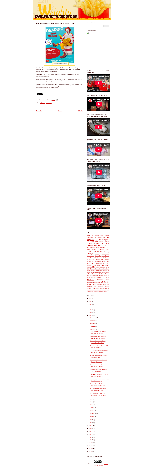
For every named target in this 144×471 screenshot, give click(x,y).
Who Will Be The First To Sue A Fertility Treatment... (98, 361)
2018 (90, 313)
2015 (90, 423)
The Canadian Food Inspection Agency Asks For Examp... (98, 337)
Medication (89, 267)
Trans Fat (98, 290)
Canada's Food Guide (101, 243)
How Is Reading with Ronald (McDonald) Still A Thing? (55, 23)
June (91, 402)
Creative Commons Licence (100, 464)
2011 (90, 434)
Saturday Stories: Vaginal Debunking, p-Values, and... (98, 385)
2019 (90, 310)
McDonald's (49, 103)
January (92, 416)
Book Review (99, 241)
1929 (92, 235)
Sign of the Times (104, 284)
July (91, 399)
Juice (108, 261)
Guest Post (98, 256)
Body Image (90, 241)
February (92, 413)
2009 (90, 440)
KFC (104, 263)
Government (90, 256)
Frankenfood (98, 251)
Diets (88, 249)
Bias (108, 237)
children (90, 245)
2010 (90, 437)
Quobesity (95, 275)
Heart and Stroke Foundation (98, 260)
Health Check (96, 258)
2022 (90, 301)
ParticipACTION (97, 272)
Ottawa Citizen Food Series (102, 269)
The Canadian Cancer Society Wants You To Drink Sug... (99, 380)
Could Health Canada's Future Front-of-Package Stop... (98, 332)
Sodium (89, 286)
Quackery (89, 275)
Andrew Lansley (99, 235)
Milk (93, 267)
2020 (90, 307)
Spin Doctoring (98, 286)
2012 (90, 431)
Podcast (88, 274)
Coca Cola (97, 245)
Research (90, 279)
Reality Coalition (91, 277)
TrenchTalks (104, 290)
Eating (94, 249)
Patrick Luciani (105, 272)
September (93, 326)
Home (60, 111)
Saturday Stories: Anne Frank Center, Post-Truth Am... (97, 342)
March (92, 410)
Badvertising (43, 103)
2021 (90, 304)
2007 (90, 446)
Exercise (101, 249)
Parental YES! (90, 272)
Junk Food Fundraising (94, 263)
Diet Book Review (95, 247)
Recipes (107, 277)
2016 (90, 420)
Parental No (106, 270)
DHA (88, 247)
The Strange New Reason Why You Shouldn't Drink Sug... (99, 375)
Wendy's (105, 291)
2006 (90, 448)
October (92, 323)
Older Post (80, 111)
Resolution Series (103, 279)
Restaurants (90, 282)
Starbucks (107, 286)
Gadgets (97, 254)
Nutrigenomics (102, 267)
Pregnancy (94, 274)
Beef (104, 237)
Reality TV (100, 277)
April (91, 407)
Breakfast (107, 241)
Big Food (90, 239)
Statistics (89, 288)
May (91, 405)
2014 (90, 425)
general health (105, 254)
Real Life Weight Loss (104, 275)
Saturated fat (99, 282)
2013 (90, 428)
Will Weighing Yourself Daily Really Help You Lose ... (98, 389)
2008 (90, 443)
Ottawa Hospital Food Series (94, 270)
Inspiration (98, 261)
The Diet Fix (91, 290)
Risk (94, 282)
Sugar (93, 288)
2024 (90, 298)
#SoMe (88, 235)
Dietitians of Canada (104, 247)
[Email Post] (57, 100)
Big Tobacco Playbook (102, 240)
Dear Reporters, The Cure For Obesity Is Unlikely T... (97, 366)
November (93, 320)
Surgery (97, 288)
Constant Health (105, 245)
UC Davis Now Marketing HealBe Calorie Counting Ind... (99, 351)
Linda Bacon (96, 265)
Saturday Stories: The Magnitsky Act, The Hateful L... (98, 370)
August (92, 329)
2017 (90, 315)
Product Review (104, 274)
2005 (90, 451)
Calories (89, 243)
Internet (104, 261)
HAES (103, 256)
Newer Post (39, 111)
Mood (97, 267)
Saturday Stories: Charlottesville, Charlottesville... (98, 356)
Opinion (92, 269)
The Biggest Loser (104, 288)
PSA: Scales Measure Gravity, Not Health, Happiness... (99, 347)
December (93, 318)
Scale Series (96, 284)
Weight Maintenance (98, 291)
